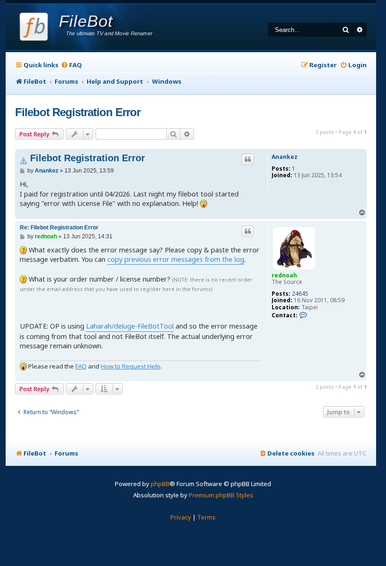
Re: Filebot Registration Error (59, 227)
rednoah (284, 275)
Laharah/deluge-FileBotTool (130, 326)
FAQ (81, 366)
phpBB (160, 484)
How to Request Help (131, 366)
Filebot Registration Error (77, 112)
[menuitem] (71, 65)
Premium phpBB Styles (221, 495)
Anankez (285, 157)
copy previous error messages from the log (175, 259)
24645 (300, 294)
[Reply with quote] (247, 159)
